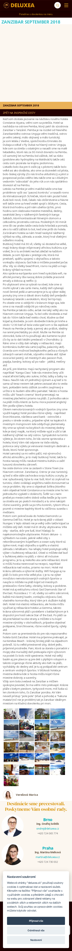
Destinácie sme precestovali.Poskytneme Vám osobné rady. (36, 806)
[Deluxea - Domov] (19, 5)
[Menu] (65, 5)
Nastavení (36, 940)
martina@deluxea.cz (48, 857)
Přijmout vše (36, 920)
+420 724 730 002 (47, 862)
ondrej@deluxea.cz (47, 828)
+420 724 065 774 (47, 833)
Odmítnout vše (36, 930)
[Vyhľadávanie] (57, 5)
